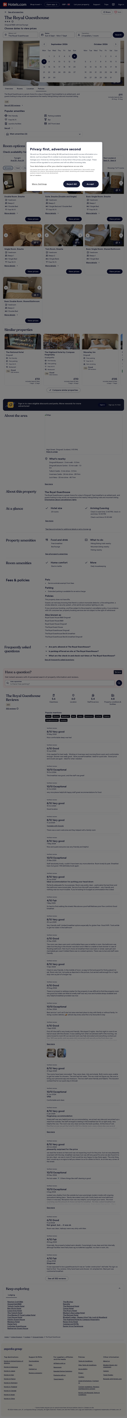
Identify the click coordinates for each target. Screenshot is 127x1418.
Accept (90, 184)
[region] (64, 166)
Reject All (72, 184)
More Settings (39, 184)
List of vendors (35, 175)
